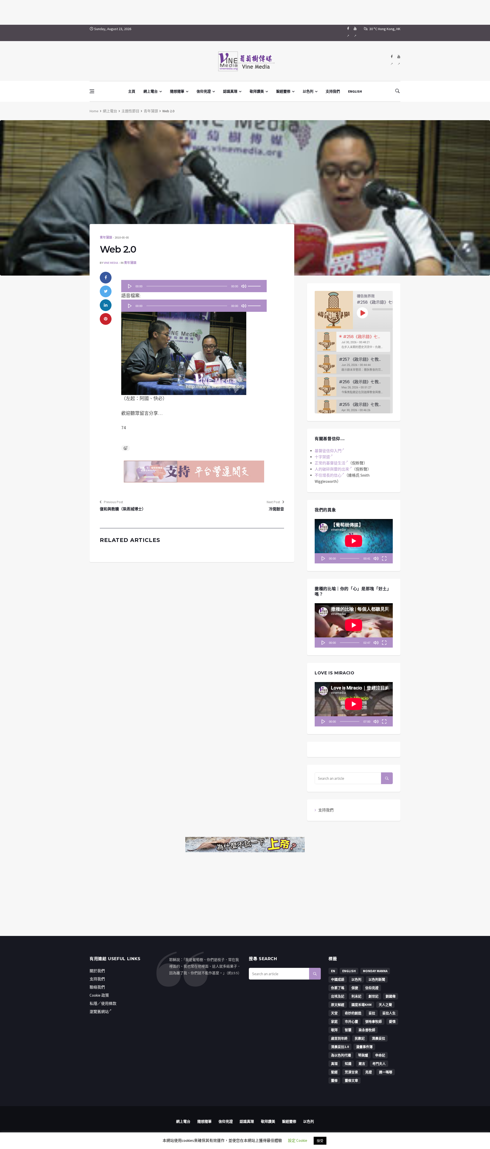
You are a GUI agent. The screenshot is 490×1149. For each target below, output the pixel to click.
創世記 (373, 996)
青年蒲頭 (151, 111)
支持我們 (333, 91)
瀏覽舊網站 (99, 1011)
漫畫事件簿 (364, 1047)
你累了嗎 (337, 988)
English (349, 971)
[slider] (255, 284)
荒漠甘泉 (351, 1072)
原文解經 (337, 1005)
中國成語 (337, 979)
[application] (194, 286)
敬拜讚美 (257, 91)
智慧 (348, 1030)
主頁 (131, 91)
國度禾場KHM (361, 1005)
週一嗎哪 (385, 1072)
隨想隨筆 (177, 91)
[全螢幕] (384, 558)
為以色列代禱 (341, 1055)
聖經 (334, 1072)
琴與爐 (363, 1055)
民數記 (360, 1038)
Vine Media (111, 263)
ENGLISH (355, 91)
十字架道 (322, 456)
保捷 (354, 988)
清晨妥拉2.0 (340, 1047)
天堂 (334, 1013)
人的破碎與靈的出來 (332, 469)
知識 (348, 1063)
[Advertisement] (245, 11)
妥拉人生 (389, 1013)
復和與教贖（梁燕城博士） (123, 508)
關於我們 (97, 970)
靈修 (334, 1080)
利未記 (356, 996)
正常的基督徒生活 (330, 463)
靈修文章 (351, 1080)
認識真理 (230, 91)
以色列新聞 (377, 979)
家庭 (334, 1021)
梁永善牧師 (367, 1030)
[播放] (129, 286)
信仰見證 (204, 91)
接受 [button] (320, 1141)
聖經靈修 (283, 91)
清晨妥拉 (378, 1038)
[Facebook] (348, 33)
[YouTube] (355, 33)
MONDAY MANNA (375, 971)
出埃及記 (337, 996)
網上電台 (150, 91)
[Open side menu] (92, 91)
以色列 (308, 91)
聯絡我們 (97, 987)
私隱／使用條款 (103, 1003)
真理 (334, 1063)
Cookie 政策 (99, 995)
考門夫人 (379, 1063)
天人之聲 (385, 1005)
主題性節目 (130, 111)
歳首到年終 (339, 1038)
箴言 (362, 1063)
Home (94, 111)
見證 (368, 1072)
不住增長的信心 (328, 475)
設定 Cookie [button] (297, 1140)
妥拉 (372, 1013)
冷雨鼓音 (276, 508)
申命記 (380, 1055)
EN (333, 971)
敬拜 (334, 1030)
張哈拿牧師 (373, 1021)
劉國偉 (391, 996)
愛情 (392, 1021)
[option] (353, 342)
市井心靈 (351, 1021)
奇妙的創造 (353, 1013)
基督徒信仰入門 (328, 450)
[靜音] (243, 286)
